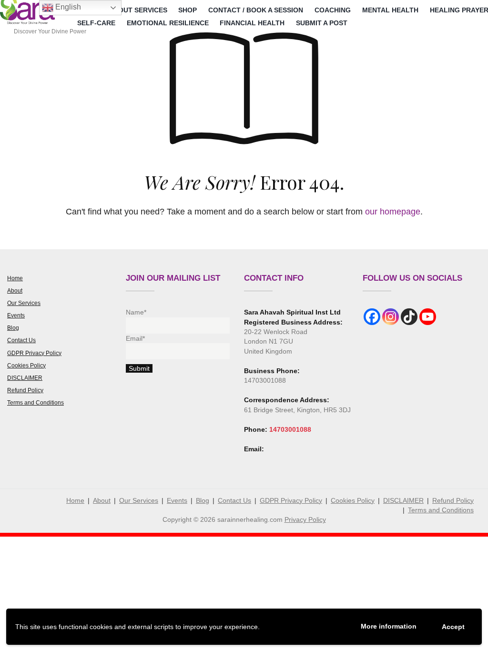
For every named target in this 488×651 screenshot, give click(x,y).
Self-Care (96, 23)
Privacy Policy (305, 519)
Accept (453, 627)
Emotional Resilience (168, 23)
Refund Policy (25, 390)
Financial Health (252, 23)
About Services (138, 10)
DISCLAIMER (24, 378)
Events (16, 315)
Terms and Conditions (35, 402)
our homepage (392, 211)
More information (389, 626)
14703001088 (290, 429)
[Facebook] (372, 316)
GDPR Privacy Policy (34, 353)
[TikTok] (409, 316)
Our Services (24, 303)
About (14, 290)
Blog (13, 328)
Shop (187, 10)
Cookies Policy (26, 365)
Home (15, 278)
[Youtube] (427, 316)
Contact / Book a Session (255, 10)
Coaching (333, 10)
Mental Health (390, 10)
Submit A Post (321, 23)
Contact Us (21, 340)
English (67, 7)
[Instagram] (390, 316)
